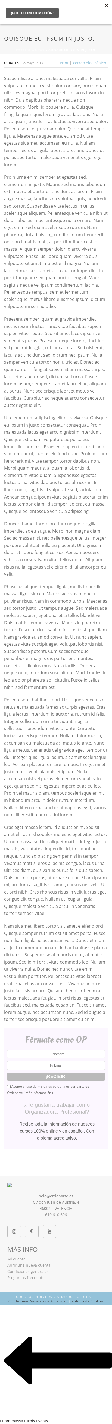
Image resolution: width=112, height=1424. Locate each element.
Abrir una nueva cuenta (29, 1265)
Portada (23, 50)
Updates (11, 63)
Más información (38, 1092)
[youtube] (49, 1231)
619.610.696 (56, 1214)
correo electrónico (89, 63)
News (39, 50)
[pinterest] (32, 1231)
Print (64, 63)
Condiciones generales (28, 1271)
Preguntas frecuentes (26, 1277)
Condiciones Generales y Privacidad (38, 1301)
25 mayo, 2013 (33, 63)
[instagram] (14, 1231)
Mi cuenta (16, 1259)
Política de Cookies (88, 1301)
